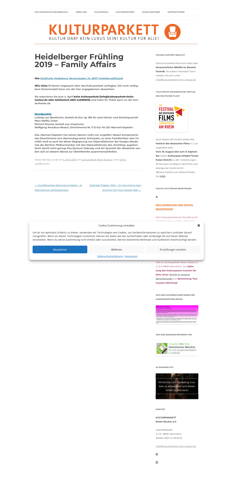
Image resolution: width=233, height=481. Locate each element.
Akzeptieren (60, 249)
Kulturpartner (125, 12)
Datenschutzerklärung (110, 256)
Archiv (122, 159)
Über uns (81, 12)
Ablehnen (116, 249)
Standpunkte (43, 114)
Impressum (131, 256)
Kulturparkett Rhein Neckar (96, 159)
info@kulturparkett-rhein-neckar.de (176, 79)
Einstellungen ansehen (173, 249)
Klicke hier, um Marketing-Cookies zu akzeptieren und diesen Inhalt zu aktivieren (177, 386)
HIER (162, 176)
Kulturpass (101, 12)
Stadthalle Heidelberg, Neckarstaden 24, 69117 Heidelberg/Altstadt (81, 78)
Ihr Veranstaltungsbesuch (51, 12)
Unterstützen (176, 12)
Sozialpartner (151, 12)
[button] (198, 225)
